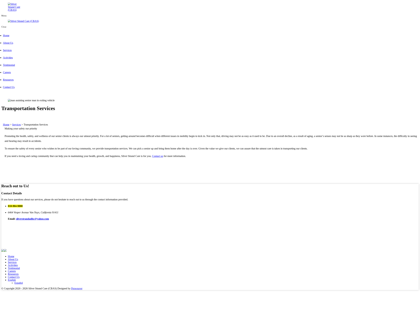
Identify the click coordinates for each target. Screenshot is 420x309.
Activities (8, 57)
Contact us (157, 156)
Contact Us (9, 87)
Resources (8, 79)
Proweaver (76, 288)
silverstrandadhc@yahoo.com (32, 218)
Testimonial (9, 65)
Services (7, 50)
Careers (7, 72)
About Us (8, 42)
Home (6, 35)
